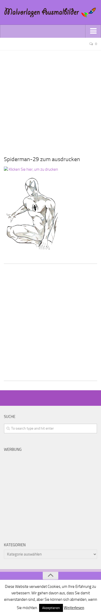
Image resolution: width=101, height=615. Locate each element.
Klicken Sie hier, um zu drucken (33, 169)
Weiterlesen (74, 607)
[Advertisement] (50, 100)
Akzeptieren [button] (51, 608)
